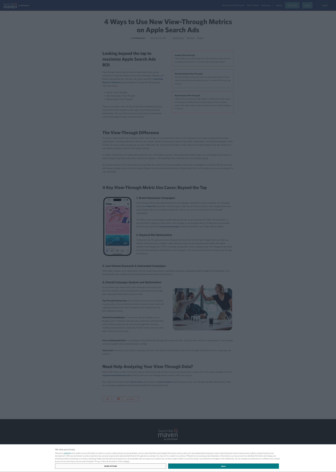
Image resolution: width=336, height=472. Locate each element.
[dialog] (168, 458)
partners (67, 453)
